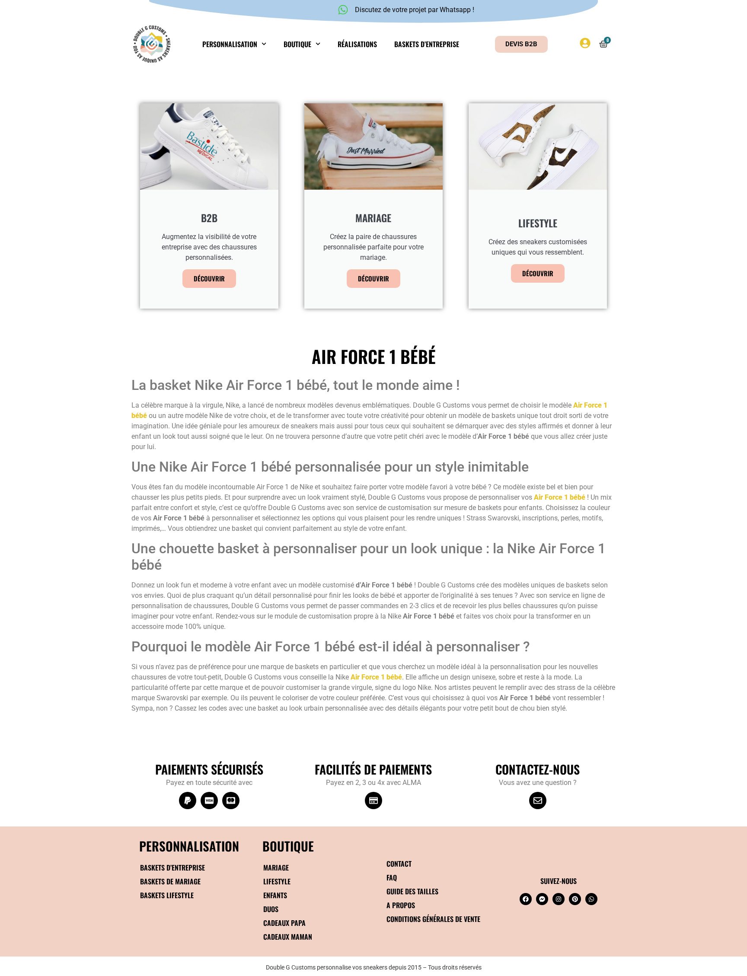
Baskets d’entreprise (426, 44)
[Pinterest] (575, 899)
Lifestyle (276, 881)
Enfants (275, 895)
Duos (270, 909)
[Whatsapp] (591, 899)
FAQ (391, 877)
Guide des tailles (412, 891)
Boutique (297, 44)
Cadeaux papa (284, 923)
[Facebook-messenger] (542, 899)
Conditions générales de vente (433, 919)
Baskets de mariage (170, 881)
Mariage (276, 867)
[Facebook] (526, 899)
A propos (400, 905)
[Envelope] (537, 800)
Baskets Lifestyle (167, 895)
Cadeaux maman (287, 936)
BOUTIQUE (288, 845)
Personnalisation (229, 44)
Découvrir (209, 278)
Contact (399, 863)
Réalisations (357, 44)
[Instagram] (558, 899)
